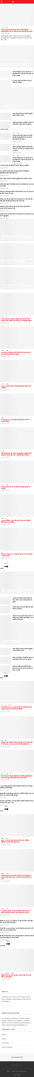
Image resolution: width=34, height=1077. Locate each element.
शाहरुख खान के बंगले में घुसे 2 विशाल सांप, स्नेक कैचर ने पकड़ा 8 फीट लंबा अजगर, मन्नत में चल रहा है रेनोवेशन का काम (16, 877)
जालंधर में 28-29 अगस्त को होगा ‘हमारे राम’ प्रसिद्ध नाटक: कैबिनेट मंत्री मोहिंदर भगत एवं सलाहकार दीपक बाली (23, 617)
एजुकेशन (7, 384)
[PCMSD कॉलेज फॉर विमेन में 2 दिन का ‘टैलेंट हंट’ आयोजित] (5, 83)
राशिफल (2, 518)
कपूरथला (14, 144)
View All (6, 563)
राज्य (2, 552)
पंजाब (2, 417)
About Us (4, 1034)
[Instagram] (17, 1065)
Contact (4, 1039)
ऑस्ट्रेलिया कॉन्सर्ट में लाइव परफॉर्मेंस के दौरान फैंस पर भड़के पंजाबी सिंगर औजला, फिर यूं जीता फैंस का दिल (15, 911)
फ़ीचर (2, 973)
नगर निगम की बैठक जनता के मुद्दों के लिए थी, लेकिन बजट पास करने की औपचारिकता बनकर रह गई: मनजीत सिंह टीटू (16, 236)
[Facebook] (4, 1008)
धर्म (6, 518)
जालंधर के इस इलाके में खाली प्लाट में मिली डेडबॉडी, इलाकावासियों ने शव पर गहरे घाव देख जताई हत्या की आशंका (17, 30)
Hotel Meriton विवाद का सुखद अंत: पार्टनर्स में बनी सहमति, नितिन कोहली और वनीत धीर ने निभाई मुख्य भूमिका (16, 319)
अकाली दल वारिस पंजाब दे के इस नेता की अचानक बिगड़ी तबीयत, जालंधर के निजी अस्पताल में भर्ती (16, 591)
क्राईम (7, 27)
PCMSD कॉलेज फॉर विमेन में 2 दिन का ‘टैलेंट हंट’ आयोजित (14, 165)
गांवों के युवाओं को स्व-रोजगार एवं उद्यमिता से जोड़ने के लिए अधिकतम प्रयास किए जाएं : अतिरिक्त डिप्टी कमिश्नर (16, 454)
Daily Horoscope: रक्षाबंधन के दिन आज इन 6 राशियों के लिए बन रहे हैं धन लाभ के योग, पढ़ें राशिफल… (16, 260)
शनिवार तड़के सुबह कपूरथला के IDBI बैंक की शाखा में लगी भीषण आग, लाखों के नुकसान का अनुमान (16, 64)
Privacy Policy (5, 1043)
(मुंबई (2, 740)
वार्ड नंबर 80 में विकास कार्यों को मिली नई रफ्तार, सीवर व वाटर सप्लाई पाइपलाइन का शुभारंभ (16, 353)
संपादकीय (12, 973)
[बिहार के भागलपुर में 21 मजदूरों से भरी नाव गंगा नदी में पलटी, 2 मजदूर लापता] (17, 544)
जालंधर (2, 27)
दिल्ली (2, 705)
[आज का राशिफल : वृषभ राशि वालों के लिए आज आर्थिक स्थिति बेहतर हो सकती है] (17, 510)
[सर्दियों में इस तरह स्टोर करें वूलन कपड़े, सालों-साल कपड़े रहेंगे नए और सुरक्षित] (17, 965)
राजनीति (7, 350)
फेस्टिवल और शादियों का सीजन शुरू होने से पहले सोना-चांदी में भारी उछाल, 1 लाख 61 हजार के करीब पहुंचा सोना (17, 743)
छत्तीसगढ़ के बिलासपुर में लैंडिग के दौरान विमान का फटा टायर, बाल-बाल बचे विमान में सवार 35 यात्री (23, 668)
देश (5, 705)
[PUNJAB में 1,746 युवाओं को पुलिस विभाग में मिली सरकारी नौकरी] (17, 409)
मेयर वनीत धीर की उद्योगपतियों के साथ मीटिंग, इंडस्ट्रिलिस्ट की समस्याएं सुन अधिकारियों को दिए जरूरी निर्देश (17, 777)
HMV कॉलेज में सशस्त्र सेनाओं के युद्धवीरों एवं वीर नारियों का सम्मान (16, 178)
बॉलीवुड (2, 838)
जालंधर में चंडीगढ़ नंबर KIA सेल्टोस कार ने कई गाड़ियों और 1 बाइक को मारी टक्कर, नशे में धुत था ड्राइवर (23, 73)
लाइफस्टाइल (7, 973)
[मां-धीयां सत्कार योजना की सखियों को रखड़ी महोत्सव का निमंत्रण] (17, 477)
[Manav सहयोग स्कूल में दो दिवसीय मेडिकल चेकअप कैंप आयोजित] (17, 376)
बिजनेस (9, 705)
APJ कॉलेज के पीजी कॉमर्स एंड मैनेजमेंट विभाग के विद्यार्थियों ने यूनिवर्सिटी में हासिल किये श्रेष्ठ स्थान (17, 106)
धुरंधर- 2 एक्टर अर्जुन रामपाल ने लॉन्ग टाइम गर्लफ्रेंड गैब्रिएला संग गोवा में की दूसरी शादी (15, 841)
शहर (18, 144)
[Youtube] (8, 1008)
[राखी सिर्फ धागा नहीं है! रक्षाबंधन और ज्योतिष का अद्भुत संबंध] (17, 278)
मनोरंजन (7, 838)
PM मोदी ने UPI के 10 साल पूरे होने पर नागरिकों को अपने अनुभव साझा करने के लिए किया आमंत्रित (16, 708)
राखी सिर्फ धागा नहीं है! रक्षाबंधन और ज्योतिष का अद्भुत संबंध (17, 285)
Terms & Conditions (7, 1047)
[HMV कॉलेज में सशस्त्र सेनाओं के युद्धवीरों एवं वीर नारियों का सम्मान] (5, 116)
